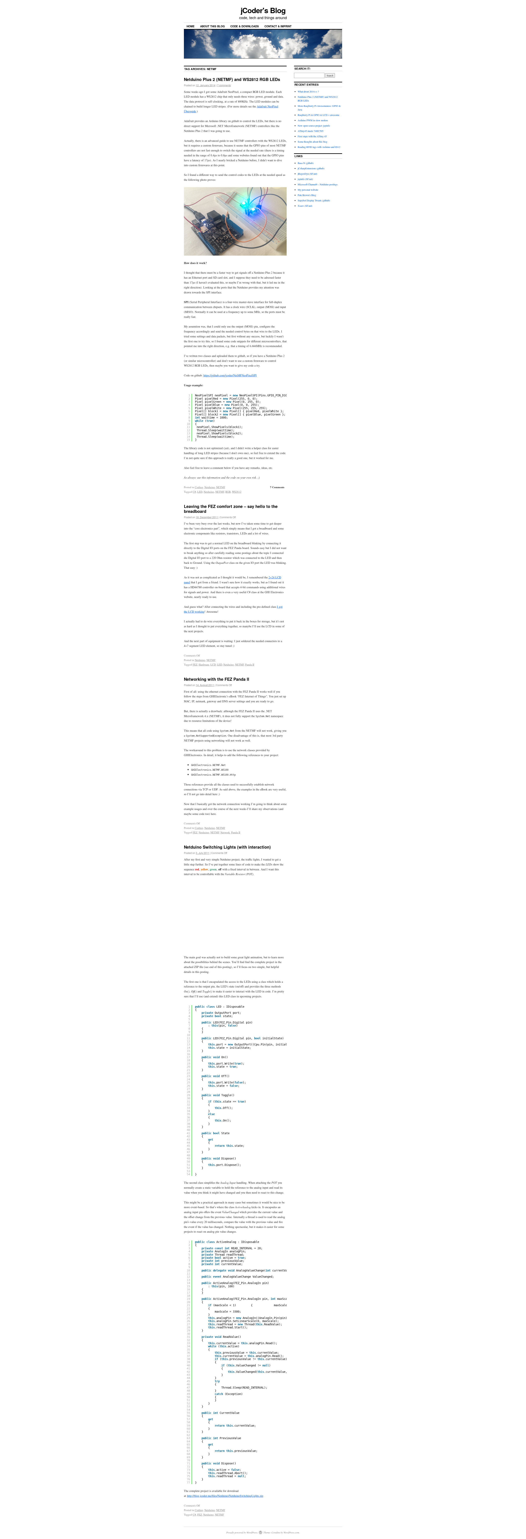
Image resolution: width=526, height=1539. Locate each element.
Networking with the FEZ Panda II (216, 679)
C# (194, 492)
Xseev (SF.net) (305, 205)
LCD (213, 664)
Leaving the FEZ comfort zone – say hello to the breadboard (231, 508)
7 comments (224, 85)
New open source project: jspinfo (314, 125)
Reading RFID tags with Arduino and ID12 (319, 147)
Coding (199, 487)
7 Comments (277, 487)
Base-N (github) (306, 163)
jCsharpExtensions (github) (311, 168)
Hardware (204, 664)
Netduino (209, 487)
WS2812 (236, 492)
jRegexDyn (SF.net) (307, 173)
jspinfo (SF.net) (305, 179)
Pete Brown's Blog (307, 195)
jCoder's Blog (263, 10)
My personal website (308, 189)
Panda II (249, 664)
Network (225, 832)
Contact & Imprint (278, 26)
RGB (228, 492)
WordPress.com (291, 1532)
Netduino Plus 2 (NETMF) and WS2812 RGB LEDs (232, 79)
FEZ (195, 664)
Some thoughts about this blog (312, 141)
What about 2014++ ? (308, 91)
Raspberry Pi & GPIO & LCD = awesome (318, 115)
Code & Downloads (244, 26)
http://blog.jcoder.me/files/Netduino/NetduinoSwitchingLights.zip (225, 1496)
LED (199, 492)
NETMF (220, 487)
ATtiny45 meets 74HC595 (310, 131)
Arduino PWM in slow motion (313, 120)
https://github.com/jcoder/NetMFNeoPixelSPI (230, 375)
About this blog (212, 26)
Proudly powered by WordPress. (242, 1532)
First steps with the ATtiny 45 (312, 136)
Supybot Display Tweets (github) (314, 200)
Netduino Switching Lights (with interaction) (227, 847)
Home (191, 26)
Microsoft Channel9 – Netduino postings (318, 184)
